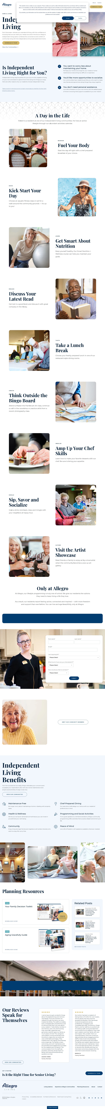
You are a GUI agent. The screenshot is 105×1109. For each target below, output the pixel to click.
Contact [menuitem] (99, 1086)
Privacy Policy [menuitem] (25, 1096)
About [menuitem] (94, 2)
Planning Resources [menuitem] (83, 1086)
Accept (68, 18)
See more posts (80, 946)
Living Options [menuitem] (48, 1086)
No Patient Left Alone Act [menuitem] (49, 1096)
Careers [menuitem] (99, 2)
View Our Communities (9, 47)
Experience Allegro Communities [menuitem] (65, 1086)
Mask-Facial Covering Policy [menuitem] (64, 1096)
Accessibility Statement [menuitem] (36, 1096)
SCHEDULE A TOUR (94, 1073)
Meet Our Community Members (73, 722)
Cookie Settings (52, 1107)
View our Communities (13, 1062)
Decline (80, 18)
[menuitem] (89, 1098)
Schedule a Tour (96, 6)
